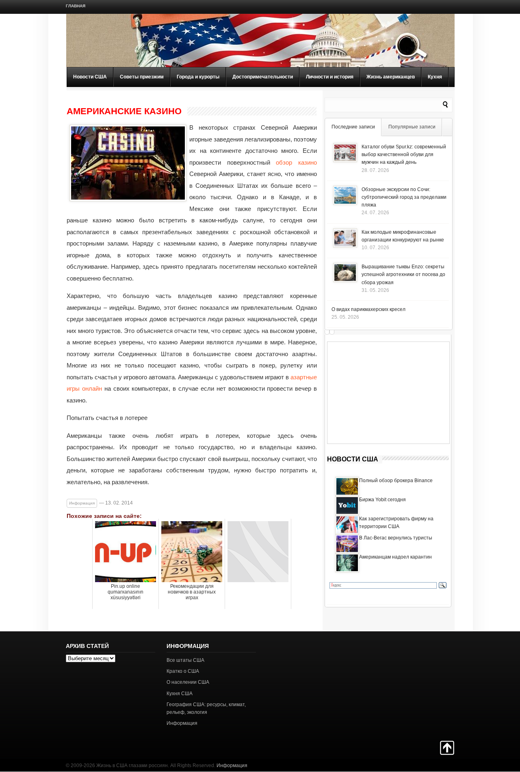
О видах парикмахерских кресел (368, 309)
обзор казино (296, 162)
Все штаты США (185, 660)
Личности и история (329, 77)
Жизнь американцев (390, 77)
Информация (82, 503)
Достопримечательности (262, 77)
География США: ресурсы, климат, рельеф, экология (206, 708)
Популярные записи (412, 127)
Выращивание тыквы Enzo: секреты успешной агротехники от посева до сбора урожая (403, 274)
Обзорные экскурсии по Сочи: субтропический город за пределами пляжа (404, 197)
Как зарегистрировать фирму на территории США (396, 522)
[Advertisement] (388, 393)
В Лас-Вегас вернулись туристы (395, 538)
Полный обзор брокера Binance (396, 480)
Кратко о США (183, 671)
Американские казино (124, 111)
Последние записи (353, 127)
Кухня (435, 77)
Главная (75, 6)
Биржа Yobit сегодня (382, 499)
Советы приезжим (142, 77)
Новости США (90, 77)
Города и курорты (198, 77)
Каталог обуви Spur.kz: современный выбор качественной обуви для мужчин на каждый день (404, 154)
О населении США (188, 682)
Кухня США (180, 693)
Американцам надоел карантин (395, 557)
